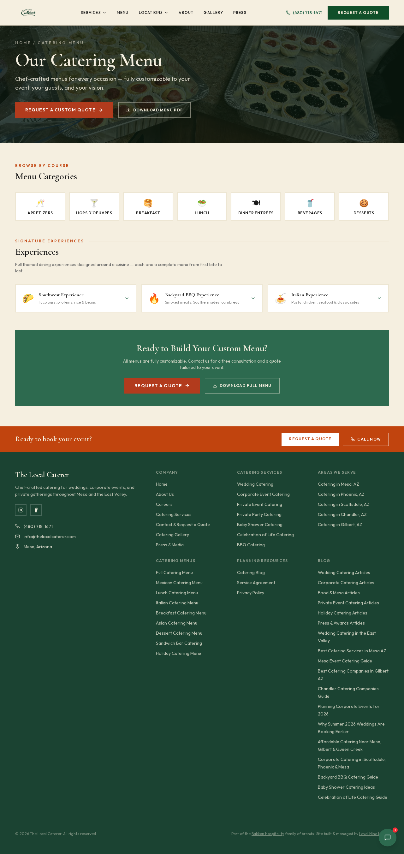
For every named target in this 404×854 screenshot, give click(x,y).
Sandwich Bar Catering (179, 643)
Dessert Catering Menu (179, 633)
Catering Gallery (172, 534)
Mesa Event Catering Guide (345, 661)
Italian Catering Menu (177, 603)
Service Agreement (256, 582)
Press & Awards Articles (341, 623)
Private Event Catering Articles (348, 603)
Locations (151, 12)
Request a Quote (358, 12)
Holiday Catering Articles (342, 613)
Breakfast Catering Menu (181, 613)
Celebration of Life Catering (265, 534)
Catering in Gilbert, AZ (340, 524)
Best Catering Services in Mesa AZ (352, 651)
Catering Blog (251, 572)
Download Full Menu (246, 385)
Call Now (369, 439)
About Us (165, 494)
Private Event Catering (259, 504)
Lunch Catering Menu (177, 593)
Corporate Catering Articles (346, 582)
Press (240, 12)
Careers (164, 504)
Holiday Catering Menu (178, 653)
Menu (123, 12)
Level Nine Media (374, 833)
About (186, 12)
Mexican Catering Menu (179, 582)
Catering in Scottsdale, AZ (344, 504)
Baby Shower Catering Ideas (346, 787)
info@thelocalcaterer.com (50, 536)
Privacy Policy (250, 593)
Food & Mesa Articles (339, 593)
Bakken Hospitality (268, 833)
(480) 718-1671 (308, 12)
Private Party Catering (259, 514)
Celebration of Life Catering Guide (352, 797)
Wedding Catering (255, 484)
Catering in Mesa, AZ (338, 484)
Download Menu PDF (158, 110)
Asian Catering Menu (176, 623)
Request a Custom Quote (60, 110)
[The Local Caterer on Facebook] (36, 510)
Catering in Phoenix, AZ (341, 494)
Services (91, 12)
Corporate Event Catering (263, 494)
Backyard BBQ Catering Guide (348, 777)
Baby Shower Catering (259, 524)
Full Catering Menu (174, 572)
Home (23, 42)
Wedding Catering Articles (344, 572)
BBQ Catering (251, 545)
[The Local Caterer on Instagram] (21, 510)
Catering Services (174, 514)
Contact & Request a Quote (183, 524)
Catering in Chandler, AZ (342, 514)
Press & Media (170, 545)
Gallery (213, 12)
